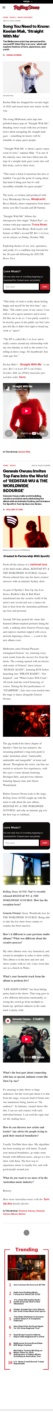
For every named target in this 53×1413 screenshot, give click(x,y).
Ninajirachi (38, 199)
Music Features (25, 17)
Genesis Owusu (27, 1211)
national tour (38, 564)
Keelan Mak (24, 452)
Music (13, 17)
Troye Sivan (39, 224)
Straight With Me (30, 364)
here (22, 377)
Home (5, 17)
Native (22, 1214)
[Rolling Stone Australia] (26, 8)
